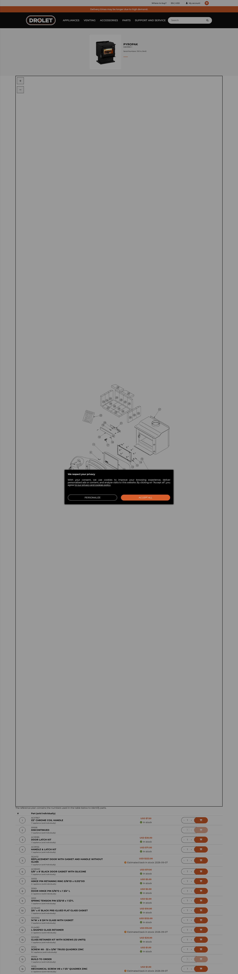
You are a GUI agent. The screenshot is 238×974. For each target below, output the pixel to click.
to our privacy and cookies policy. (93, 485)
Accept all (145, 497)
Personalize (93, 497)
